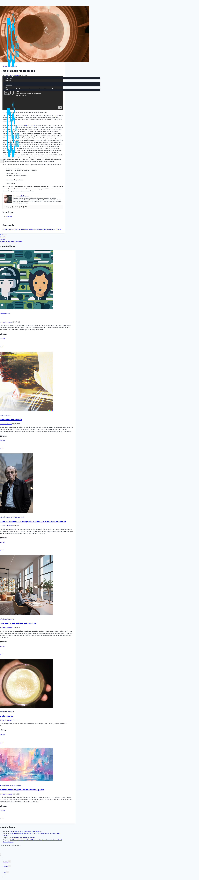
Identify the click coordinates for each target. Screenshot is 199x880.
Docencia (5, 866)
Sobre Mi (6, 73)
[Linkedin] (10, 207)
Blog (5, 92)
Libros (4, 872)
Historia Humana (31, 229)
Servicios (5, 862)
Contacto (7, 94)
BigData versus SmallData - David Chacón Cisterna (26, 831)
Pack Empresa (9, 78)
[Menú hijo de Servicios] (12, 76)
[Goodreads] (19, 207)
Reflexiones (46, 229)
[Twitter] (17, 207)
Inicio (5, 71)
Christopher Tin (11, 229)
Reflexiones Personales (12, 517)
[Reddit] (23, 207)
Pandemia (3, 236)
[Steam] (15, 207)
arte (4, 229)
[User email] (26, 207)
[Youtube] (21, 207)
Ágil (7, 89)
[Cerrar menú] (0, 854)
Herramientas (9, 85)
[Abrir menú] (1, 161)
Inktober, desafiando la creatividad (11, 240)
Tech (22, 517)
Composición (20, 229)
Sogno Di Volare (55, 229)
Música (39, 229)
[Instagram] (8, 207)
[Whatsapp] (6, 207)
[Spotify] (12, 207)
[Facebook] (4, 207)
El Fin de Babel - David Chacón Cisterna (22, 837)
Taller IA (8, 82)
